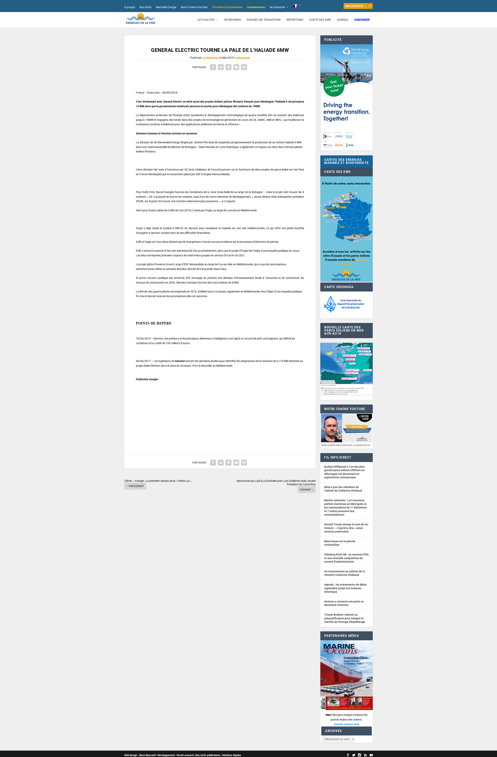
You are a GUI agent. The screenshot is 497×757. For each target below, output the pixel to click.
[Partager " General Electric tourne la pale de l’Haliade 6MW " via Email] (236, 67)
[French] (297, 6)
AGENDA (342, 20)
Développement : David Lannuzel (175, 755)
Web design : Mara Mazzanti (140, 755)
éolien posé (242, 57)
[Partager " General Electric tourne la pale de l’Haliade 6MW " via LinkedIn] (221, 67)
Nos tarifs (145, 7)
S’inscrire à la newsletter (227, 7)
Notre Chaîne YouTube (194, 7)
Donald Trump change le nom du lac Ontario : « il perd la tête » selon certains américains (346, 528)
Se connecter (277, 7)
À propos (129, 7)
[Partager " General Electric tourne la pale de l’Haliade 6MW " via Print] (244, 67)
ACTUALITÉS (206, 20)
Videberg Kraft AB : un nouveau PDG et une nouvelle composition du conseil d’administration (346, 558)
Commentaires (256, 7)
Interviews (232, 20)
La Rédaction (210, 57)
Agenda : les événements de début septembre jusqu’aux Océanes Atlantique (345, 588)
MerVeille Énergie (166, 7)
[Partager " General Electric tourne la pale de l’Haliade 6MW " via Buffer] (228, 67)
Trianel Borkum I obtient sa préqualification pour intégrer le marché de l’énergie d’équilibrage (344, 618)
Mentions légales (231, 755)
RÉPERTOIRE (294, 20)
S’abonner (362, 20)
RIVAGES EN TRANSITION (264, 20)
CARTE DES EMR (320, 20)
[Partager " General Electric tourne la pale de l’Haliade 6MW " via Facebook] (213, 67)
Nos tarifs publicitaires (208, 755)
